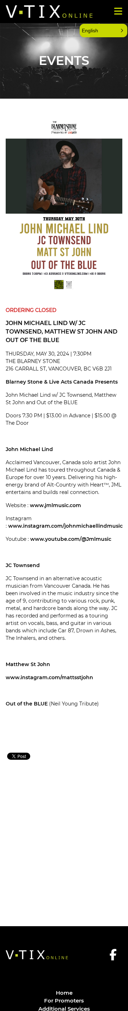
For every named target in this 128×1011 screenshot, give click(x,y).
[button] (103, 30)
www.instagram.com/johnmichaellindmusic (65, 526)
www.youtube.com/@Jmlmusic (70, 539)
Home (64, 992)
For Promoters (64, 1000)
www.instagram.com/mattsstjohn (49, 677)
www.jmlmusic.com (55, 505)
